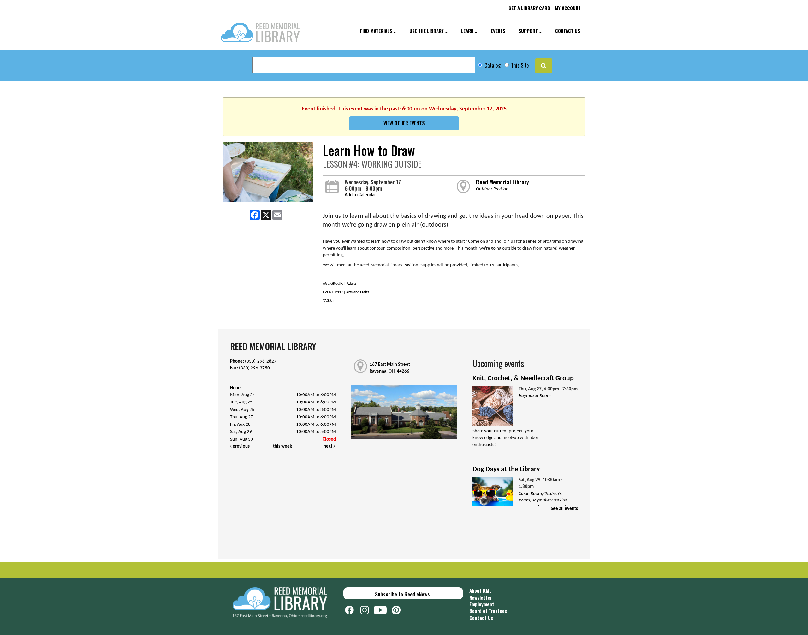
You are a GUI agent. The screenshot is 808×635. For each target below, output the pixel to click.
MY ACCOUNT (568, 7)
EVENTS (498, 30)
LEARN (468, 30)
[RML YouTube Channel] (383, 609)
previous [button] (241, 446)
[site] (543, 65)
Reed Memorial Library (502, 182)
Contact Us (481, 617)
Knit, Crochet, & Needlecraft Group (523, 378)
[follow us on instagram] (367, 609)
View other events (404, 123)
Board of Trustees (488, 610)
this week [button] (282, 446)
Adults (351, 284)
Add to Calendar (360, 195)
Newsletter (480, 597)
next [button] (328, 446)
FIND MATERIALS (376, 30)
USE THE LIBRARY (427, 30)
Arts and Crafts (357, 292)
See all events (564, 509)
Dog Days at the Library (506, 469)
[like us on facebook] (352, 609)
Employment (481, 604)
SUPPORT (529, 30)
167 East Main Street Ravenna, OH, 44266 (390, 368)
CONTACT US (567, 30)
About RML (480, 590)
